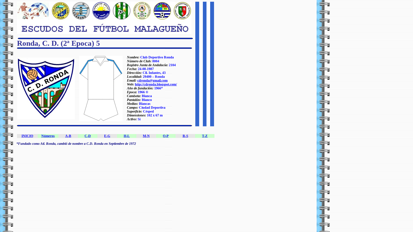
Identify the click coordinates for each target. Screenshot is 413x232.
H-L (127, 136)
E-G (107, 136)
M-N (146, 136)
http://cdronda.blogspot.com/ (156, 84)
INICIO (27, 136)
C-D (88, 136)
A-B (68, 136)
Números (48, 136)
